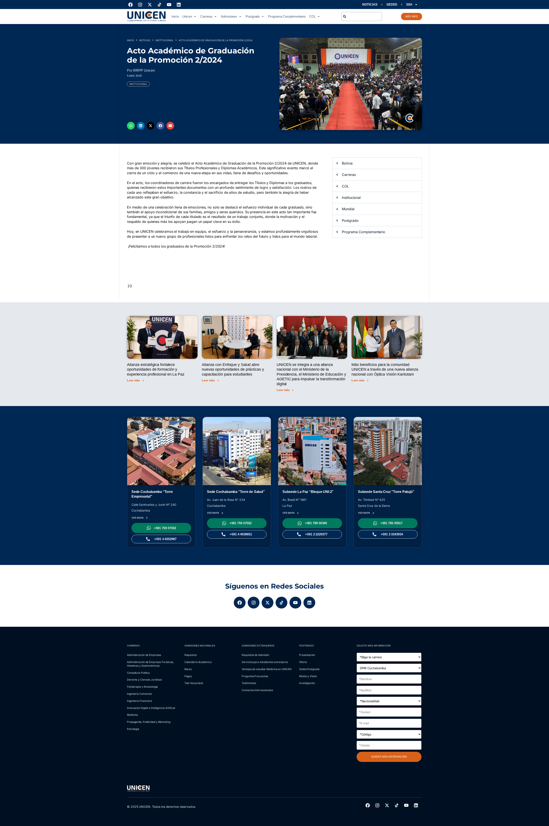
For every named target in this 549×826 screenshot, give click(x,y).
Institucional (164, 40)
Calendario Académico (198, 662)
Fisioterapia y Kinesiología (142, 686)
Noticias (369, 4)
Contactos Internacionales (257, 690)
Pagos (188, 676)
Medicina (132, 714)
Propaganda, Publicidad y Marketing (148, 721)
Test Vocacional (193, 683)
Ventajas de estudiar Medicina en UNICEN (266, 669)
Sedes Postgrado (309, 669)
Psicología (133, 729)
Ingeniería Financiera (139, 700)
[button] (190, 16)
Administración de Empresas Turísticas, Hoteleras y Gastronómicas (150, 663)
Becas (188, 669)
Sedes (391, 4)
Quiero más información (389, 756)
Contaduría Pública (138, 672)
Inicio (130, 40)
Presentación (307, 655)
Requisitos (190, 655)
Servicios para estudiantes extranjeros (265, 662)
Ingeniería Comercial (139, 693)
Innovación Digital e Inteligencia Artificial (151, 708)
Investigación (307, 683)
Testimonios (249, 683)
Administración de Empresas (144, 655)
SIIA (409, 4)
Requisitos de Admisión (255, 655)
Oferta (303, 662)
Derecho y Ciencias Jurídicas (144, 679)
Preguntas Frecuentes (255, 676)
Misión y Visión (308, 676)
